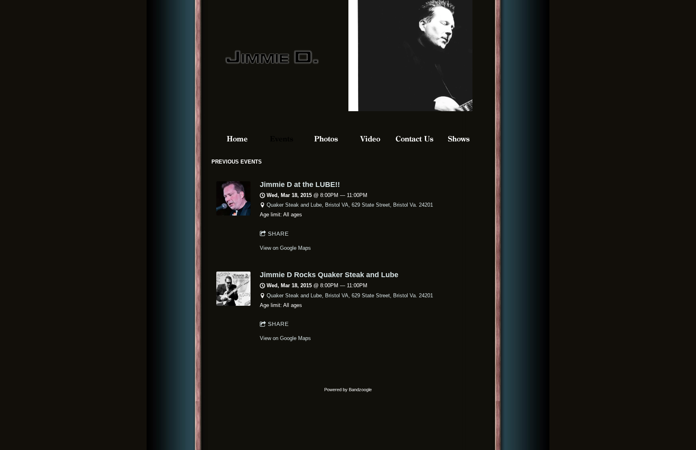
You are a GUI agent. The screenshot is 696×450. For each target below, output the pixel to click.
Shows (459, 138)
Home (237, 138)
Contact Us (414, 138)
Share (278, 233)
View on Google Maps (285, 248)
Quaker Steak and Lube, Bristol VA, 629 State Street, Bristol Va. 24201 (350, 205)
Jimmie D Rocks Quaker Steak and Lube (329, 275)
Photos (326, 138)
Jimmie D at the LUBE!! (300, 184)
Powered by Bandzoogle (348, 389)
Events (281, 138)
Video (370, 138)
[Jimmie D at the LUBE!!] (233, 214)
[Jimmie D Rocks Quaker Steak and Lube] (233, 304)
